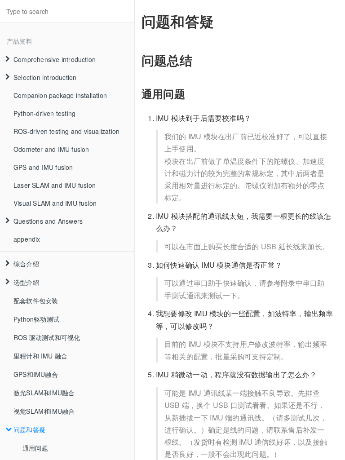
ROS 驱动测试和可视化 (46, 337)
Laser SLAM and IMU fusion (54, 185)
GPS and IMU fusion (43, 167)
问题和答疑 (29, 429)
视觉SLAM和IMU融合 (44, 411)
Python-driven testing (44, 113)
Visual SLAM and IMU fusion (55, 203)
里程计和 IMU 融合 (40, 355)
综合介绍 (26, 263)
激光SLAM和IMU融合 (44, 392)
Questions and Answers (48, 221)
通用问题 (35, 447)
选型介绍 (26, 282)
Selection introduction (44, 77)
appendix (26, 238)
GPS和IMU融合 (35, 374)
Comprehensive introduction (54, 59)
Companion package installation (60, 95)
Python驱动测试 (36, 318)
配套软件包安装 (35, 300)
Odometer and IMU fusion (51, 149)
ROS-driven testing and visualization (66, 131)
